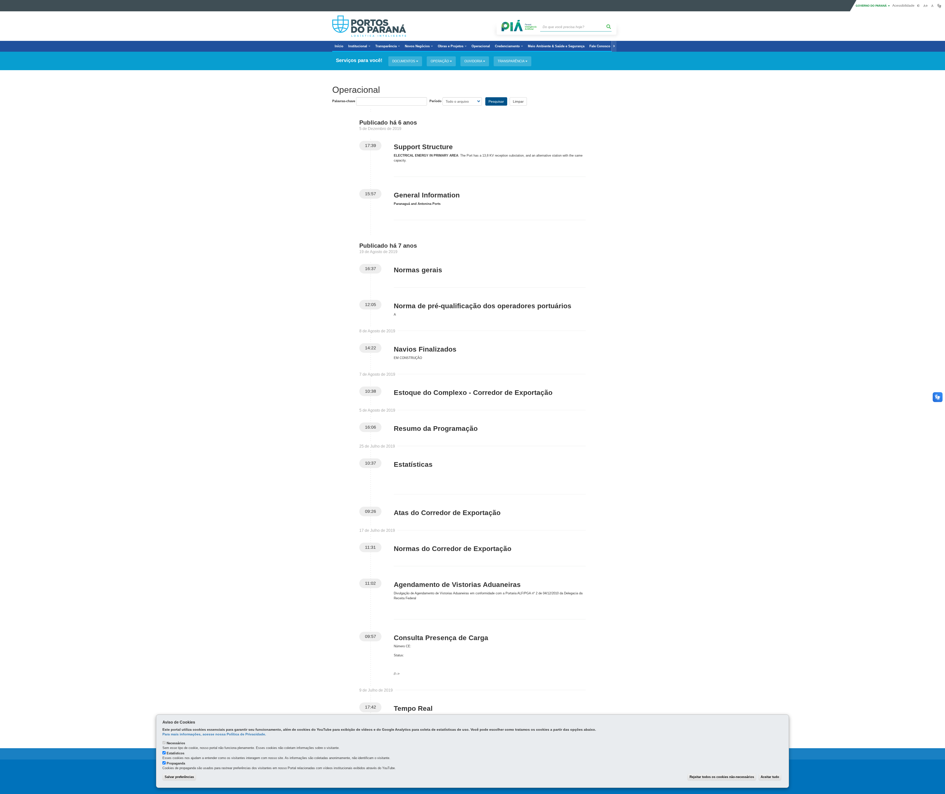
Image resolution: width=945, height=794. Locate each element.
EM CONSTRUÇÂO (408, 358)
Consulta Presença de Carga (441, 638)
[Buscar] (609, 26)
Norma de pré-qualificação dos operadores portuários (482, 306)
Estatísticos (175, 753)
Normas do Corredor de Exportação (452, 548)
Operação (440, 61)
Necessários (176, 743)
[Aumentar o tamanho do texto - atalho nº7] (925, 6)
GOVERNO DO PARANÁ (871, 5)
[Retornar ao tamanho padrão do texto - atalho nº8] (932, 6)
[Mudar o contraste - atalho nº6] (918, 6)
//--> (397, 674)
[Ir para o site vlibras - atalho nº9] (939, 6)
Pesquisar (496, 101)
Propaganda (176, 763)
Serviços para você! (359, 60)
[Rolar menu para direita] (614, 46)
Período (435, 101)
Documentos (404, 61)
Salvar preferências (179, 777)
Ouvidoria (473, 61)
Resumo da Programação (436, 428)
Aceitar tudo (770, 777)
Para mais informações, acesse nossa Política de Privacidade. (214, 734)
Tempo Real (413, 708)
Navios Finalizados (425, 349)
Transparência (511, 61)
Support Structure (423, 147)
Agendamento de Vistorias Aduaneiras (457, 584)
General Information (427, 195)
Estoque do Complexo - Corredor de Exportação (473, 392)
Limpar (518, 101)
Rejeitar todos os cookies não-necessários (722, 777)
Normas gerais (418, 270)
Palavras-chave (343, 101)
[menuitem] (359, 46)
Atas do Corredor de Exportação (447, 513)
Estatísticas (413, 464)
